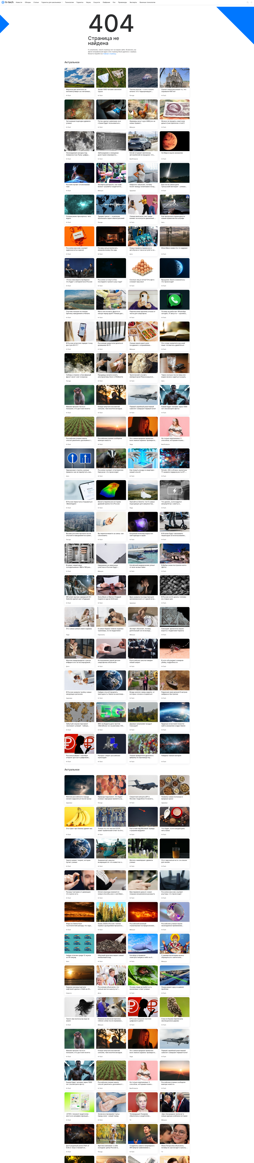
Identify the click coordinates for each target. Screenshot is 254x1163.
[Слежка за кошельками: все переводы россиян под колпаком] (79, 780)
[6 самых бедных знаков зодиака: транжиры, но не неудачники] (111, 622)
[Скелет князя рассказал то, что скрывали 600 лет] (175, 83)
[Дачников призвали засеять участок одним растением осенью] (175, 844)
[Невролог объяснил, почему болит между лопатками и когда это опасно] (143, 178)
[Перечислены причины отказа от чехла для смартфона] (143, 305)
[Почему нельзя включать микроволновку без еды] (111, 241)
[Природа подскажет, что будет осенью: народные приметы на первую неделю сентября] (111, 980)
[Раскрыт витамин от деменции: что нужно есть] (79, 1075)
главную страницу (109, 54)
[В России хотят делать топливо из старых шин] (175, 590)
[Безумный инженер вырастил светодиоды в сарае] (143, 527)
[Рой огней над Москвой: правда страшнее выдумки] (143, 1012)
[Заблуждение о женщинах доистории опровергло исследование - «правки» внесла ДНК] (111, 146)
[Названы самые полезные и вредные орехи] (175, 980)
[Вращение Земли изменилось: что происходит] (175, 273)
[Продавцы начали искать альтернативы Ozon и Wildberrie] (111, 368)
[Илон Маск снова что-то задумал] (175, 241)
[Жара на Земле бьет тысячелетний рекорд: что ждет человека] (79, 1107)
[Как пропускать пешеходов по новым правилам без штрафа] (175, 209)
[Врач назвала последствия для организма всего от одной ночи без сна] (143, 590)
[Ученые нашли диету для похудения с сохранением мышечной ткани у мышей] (143, 336)
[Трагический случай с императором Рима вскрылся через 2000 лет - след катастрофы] (143, 368)
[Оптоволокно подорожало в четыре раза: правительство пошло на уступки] (143, 812)
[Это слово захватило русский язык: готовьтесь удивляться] (175, 336)
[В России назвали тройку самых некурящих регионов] (79, 685)
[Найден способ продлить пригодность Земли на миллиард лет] (111, 685)
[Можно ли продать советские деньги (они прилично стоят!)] (175, 114)
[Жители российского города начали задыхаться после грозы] (79, 980)
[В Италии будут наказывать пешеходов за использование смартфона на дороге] (175, 527)
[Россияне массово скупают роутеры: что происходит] (175, 1075)
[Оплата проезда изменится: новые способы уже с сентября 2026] (111, 1075)
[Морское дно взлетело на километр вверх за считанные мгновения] (79, 83)
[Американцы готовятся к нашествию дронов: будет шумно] (111, 939)
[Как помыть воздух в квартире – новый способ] (143, 463)
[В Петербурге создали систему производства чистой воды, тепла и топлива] (143, 907)
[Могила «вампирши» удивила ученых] (143, 1044)
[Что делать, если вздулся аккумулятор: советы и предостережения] (175, 495)
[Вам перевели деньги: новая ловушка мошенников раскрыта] (143, 1075)
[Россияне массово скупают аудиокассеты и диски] (79, 241)
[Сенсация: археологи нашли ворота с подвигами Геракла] (175, 622)
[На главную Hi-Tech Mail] (8, 2)
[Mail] (3, 2)
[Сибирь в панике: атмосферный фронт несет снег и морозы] (79, 368)
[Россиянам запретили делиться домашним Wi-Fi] (111, 336)
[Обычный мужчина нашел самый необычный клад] (111, 1139)
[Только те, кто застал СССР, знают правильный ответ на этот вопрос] (111, 1012)
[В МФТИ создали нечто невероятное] (79, 812)
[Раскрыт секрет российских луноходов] (111, 749)
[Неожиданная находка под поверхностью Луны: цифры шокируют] (79, 146)
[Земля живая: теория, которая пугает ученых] (79, 1044)
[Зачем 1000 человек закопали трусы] (111, 83)
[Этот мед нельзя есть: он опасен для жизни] (175, 1044)
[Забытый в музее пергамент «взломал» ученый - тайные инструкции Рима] (79, 717)
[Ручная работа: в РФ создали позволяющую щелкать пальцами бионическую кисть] (143, 780)
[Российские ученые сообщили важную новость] (111, 431)
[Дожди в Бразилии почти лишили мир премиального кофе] (175, 907)
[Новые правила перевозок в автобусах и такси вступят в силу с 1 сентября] (143, 241)
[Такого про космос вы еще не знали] (175, 780)
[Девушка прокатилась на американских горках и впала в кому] (143, 876)
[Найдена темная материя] (175, 749)
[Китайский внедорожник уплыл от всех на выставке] (143, 558)
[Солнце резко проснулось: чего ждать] (79, 209)
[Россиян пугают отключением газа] (79, 178)
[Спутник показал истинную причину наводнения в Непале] (79, 305)
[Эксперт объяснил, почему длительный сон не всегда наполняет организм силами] (143, 622)
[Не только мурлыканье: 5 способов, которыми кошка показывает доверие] (175, 431)
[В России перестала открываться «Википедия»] (79, 495)
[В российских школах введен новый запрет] (143, 653)
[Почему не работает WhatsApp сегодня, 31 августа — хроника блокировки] (175, 305)
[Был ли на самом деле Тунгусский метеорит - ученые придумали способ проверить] (175, 178)
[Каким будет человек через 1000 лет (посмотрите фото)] (175, 400)
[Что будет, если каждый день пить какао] (175, 1012)
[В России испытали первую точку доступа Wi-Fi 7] (79, 336)
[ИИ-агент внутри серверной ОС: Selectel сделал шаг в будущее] (79, 590)
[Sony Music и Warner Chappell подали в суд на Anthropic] (111, 590)
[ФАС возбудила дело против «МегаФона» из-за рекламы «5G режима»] (111, 717)
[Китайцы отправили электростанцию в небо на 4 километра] (143, 1139)
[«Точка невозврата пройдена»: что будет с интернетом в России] (79, 273)
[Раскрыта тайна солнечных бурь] (111, 876)
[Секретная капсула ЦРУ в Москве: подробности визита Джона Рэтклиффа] (143, 980)
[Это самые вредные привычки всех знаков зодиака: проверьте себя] (143, 431)
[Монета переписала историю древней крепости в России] (111, 495)
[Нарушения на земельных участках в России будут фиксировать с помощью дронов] (111, 558)
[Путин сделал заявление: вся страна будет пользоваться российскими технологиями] (111, 114)
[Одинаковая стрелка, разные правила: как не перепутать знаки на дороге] (79, 463)
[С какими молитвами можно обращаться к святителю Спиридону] (175, 1139)
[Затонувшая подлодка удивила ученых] (79, 114)
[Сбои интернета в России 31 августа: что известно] (111, 780)
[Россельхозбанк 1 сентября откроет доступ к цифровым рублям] (79, 749)
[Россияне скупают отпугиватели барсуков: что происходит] (111, 463)
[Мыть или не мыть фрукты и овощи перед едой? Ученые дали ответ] (111, 305)
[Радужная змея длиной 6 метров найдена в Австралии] (175, 685)
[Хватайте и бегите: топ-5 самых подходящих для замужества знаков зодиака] (143, 495)
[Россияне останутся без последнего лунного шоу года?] (111, 273)
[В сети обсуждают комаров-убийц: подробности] (175, 653)
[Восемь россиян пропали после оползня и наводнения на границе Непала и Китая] (79, 527)
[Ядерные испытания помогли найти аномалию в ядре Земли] (175, 717)
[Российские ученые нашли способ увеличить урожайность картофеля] (79, 431)
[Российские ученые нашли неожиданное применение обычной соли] (175, 1107)
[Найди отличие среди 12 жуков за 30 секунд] (79, 1139)
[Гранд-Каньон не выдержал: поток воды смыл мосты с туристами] (143, 939)
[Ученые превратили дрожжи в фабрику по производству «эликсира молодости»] (143, 749)
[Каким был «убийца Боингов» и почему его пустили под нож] (79, 876)
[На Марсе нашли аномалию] (175, 146)
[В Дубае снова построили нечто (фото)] (175, 558)
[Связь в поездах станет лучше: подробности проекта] (111, 907)
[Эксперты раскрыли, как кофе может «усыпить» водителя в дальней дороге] (111, 178)
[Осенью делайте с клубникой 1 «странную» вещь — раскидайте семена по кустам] (175, 939)
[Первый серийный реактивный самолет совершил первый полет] (143, 400)
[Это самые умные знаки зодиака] (79, 622)
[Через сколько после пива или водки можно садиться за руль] (175, 368)
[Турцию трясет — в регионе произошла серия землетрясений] (111, 209)
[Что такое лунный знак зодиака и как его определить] (79, 907)
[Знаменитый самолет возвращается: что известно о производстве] (111, 1044)
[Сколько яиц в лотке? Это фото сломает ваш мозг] (143, 273)
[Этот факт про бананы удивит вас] (79, 1012)
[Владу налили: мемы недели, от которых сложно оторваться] (143, 685)
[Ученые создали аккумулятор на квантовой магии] (79, 939)
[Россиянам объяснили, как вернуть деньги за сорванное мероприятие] (111, 812)
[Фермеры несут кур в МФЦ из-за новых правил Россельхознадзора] (143, 114)
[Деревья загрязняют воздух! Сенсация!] (143, 717)
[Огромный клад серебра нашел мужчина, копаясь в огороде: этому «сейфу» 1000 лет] (175, 876)
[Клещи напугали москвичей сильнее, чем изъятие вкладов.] (111, 400)
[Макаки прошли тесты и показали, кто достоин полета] (79, 400)
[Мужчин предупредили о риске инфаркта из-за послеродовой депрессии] (79, 653)
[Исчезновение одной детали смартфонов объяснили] (111, 653)
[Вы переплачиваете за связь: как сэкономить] (111, 527)
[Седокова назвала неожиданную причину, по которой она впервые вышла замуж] (111, 844)
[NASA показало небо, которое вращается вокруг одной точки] (79, 844)
